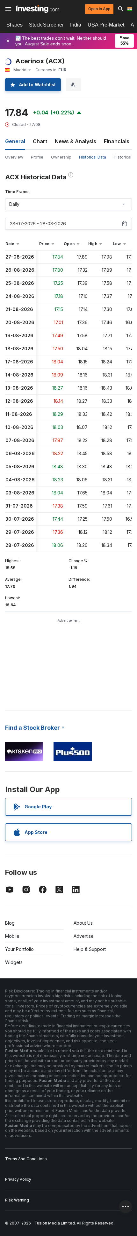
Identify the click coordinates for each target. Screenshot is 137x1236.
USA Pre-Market (106, 24)
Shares (14, 24)
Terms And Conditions (26, 1158)
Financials (116, 141)
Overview (14, 157)
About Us (83, 923)
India (75, 24)
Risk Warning (17, 1200)
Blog (10, 923)
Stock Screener (46, 24)
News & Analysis (75, 141)
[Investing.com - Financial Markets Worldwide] (37, 9)
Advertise (84, 936)
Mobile (12, 936)
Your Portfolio (19, 949)
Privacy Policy (18, 1179)
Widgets (14, 962)
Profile (37, 157)
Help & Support (90, 949)
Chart (40, 141)
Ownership (61, 157)
